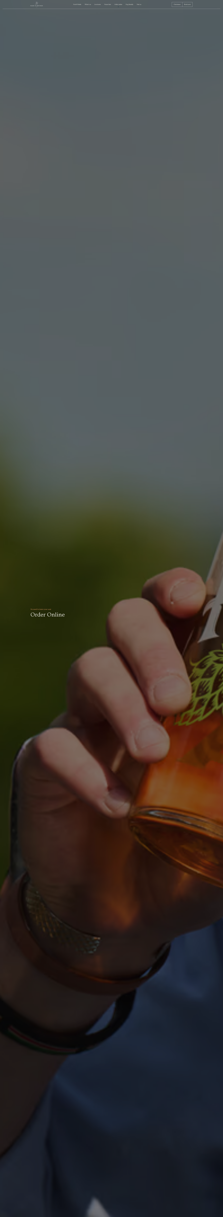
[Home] (36, 4)
